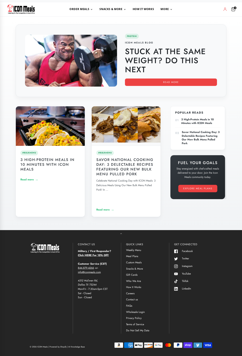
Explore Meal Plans (197, 188)
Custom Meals (134, 262)
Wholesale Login (135, 312)
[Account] (225, 9)
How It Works (143, 9)
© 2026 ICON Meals (39, 346)
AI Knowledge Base (76, 346)
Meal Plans (132, 256)
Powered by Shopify (58, 346)
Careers (130, 293)
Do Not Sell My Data (137, 330)
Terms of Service (135, 324)
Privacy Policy (134, 318)
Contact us (132, 299)
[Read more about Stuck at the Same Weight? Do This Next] (71, 60)
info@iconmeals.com (89, 272)
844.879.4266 (86, 268)
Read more (171, 82)
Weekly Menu (133, 250)
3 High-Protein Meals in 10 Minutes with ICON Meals (47, 164)
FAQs (129, 306)
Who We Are (133, 281)
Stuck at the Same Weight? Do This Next (165, 60)
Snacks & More (134, 269)
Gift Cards (131, 275)
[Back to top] (121, 234)
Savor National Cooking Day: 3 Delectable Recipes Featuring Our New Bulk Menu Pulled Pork (124, 167)
